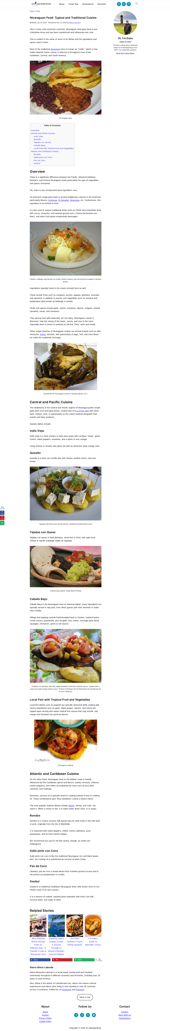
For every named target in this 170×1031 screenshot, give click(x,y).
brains (43, 334)
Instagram (66, 989)
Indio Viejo (38, 136)
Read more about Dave (125, 53)
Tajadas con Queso (42, 142)
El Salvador (63, 200)
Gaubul (37, 163)
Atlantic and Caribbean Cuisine (45, 151)
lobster (71, 805)
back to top (85, 997)
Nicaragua (55, 49)
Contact (124, 1012)
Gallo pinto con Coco (43, 157)
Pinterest (80, 989)
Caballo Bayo (40, 145)
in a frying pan (81, 411)
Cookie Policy (45, 1021)
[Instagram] (124, 4)
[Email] (94, 1015)
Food (38, 11)
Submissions (125, 1018)
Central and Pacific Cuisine (43, 133)
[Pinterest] (129, 4)
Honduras (52, 200)
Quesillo (37, 139)
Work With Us (124, 1015)
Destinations (88, 4)
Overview (35, 130)
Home (32, 11)
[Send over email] (2, 523)
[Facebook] (119, 4)
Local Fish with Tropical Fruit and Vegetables (54, 148)
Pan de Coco (39, 160)
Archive (45, 1015)
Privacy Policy (45, 1018)
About (61, 4)
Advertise (101, 4)
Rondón (37, 154)
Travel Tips (73, 4)
